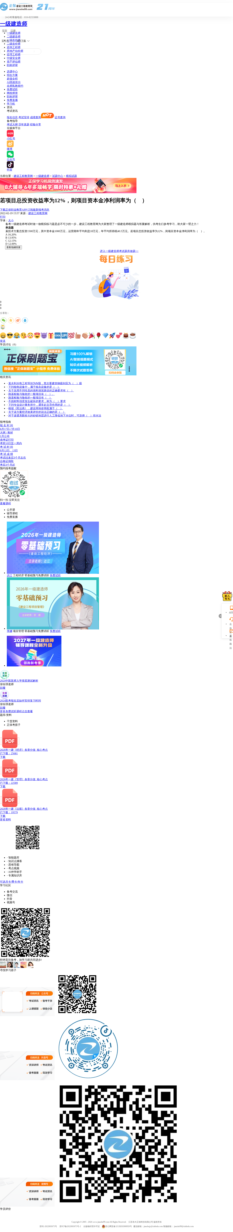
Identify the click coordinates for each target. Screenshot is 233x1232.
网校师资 (12, 93)
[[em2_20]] (133, 335)
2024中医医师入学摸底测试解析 (19, 680)
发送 (2, 340)
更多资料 (5, 819)
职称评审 (12, 65)
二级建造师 (13, 36)
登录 (4, 30)
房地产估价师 (15, 50)
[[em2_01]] (3, 335)
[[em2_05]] (30, 335)
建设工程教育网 (23, 175)
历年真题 (23, 124)
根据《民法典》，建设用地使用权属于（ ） (35, 408)
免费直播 (12, 100)
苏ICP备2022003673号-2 (70, 1226)
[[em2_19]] (126, 335)
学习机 (11, 103)
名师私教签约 (15, 85)
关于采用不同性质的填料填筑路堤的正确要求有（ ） (41, 390)
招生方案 (12, 75)
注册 (13, 30)
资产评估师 (13, 61)
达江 (9, 575)
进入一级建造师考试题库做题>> (119, 251)
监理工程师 (13, 54)
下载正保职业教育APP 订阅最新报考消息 (24, 209)
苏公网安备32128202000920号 (118, 1226)
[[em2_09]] (58, 335)
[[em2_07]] (44, 335)
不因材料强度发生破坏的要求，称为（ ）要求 (37, 401)
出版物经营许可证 (91, 1226)
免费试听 (12, 89)
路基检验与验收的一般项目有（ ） (30, 397)
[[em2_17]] (112, 335)
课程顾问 (231, 636)
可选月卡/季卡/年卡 (11, 881)
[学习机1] (68, 192)
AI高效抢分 (14, 82)
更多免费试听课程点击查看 (16, 711)
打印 (2, 216)
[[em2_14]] (92, 335)
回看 (2, 687)
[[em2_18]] (119, 335)
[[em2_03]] (17, 335)
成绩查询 (35, 117)
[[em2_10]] (64, 335)
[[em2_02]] (10, 335)
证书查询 (60, 117)
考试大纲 (12, 124)
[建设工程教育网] (116, 7)
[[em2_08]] (51, 335)
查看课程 (5, 503)
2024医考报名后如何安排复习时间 (20, 700)
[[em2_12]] (78, 335)
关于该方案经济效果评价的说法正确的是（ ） (37, 411)
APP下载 (21, 41)
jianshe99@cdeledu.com (184, 1226)
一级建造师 (13, 24)
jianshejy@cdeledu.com (153, 1226)
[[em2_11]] (71, 335)
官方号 (5, 41)
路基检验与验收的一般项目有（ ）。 (31, 394)
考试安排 (23, 117)
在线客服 (231, 624)
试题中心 (57, 175)
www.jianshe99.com (101, 1222)
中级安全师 (13, 58)
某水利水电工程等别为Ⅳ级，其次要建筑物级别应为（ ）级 (45, 383)
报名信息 (12, 117)
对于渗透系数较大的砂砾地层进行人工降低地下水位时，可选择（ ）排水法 (54, 415)
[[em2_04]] (23, 335)
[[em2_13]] (85, 335)
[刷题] (68, 374)
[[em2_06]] (37, 335)
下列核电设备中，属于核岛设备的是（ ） (34, 386)
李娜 (9, 631)
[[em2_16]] (105, 335)
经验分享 (35, 124)
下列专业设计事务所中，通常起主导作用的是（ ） (39, 404)
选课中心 (12, 71)
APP (230, 612)
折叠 (220, 616)
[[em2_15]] (99, 335)
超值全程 (12, 78)
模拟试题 (71, 175)
